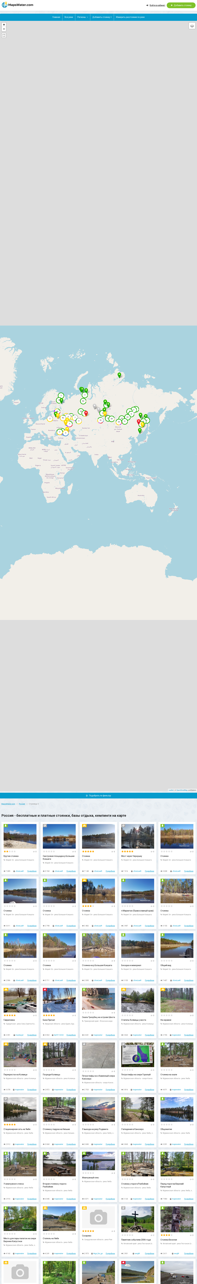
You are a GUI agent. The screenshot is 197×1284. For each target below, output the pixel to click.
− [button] (4, 29)
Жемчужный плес (90, 1177)
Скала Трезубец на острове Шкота (98, 1017)
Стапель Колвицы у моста (133, 1020)
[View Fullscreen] (4, 35)
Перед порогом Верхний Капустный (172, 1185)
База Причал (49, 1020)
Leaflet (171, 790)
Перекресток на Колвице (15, 1074)
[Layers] (192, 26)
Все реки (69, 17)
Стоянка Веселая (169, 1240)
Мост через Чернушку (131, 856)
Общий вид (166, 965)
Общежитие (166, 1129)
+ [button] (4, 24)
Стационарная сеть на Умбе (17, 1129)
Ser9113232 (59, 1035)
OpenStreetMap (181, 790)
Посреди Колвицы (51, 1074)
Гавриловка (9, 1020)
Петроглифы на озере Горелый (136, 1074)
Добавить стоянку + (102, 17)
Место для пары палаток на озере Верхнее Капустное (20, 1239)
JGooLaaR (19, 871)
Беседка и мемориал (131, 965)
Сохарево (86, 1236)
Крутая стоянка (11, 856)
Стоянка (86, 856)
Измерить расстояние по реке (130, 17)
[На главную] (18, 4)
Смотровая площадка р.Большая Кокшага (58, 857)
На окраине (166, 1020)
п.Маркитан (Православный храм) (137, 911)
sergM (137, 1254)
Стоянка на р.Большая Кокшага (97, 965)
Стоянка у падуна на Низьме (56, 1129)
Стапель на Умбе (51, 1238)
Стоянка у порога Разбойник (134, 1184)
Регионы (81, 17)
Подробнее (31, 871)
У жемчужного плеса (14, 1184)
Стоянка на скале (169, 1074)
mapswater (97, 1035)
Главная (56, 17)
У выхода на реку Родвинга (95, 1129)
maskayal (19, 1035)
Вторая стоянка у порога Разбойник (54, 1185)
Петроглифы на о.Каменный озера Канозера (98, 1077)
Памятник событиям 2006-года (136, 1240)
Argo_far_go (98, 1254)
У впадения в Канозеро (132, 1129)
